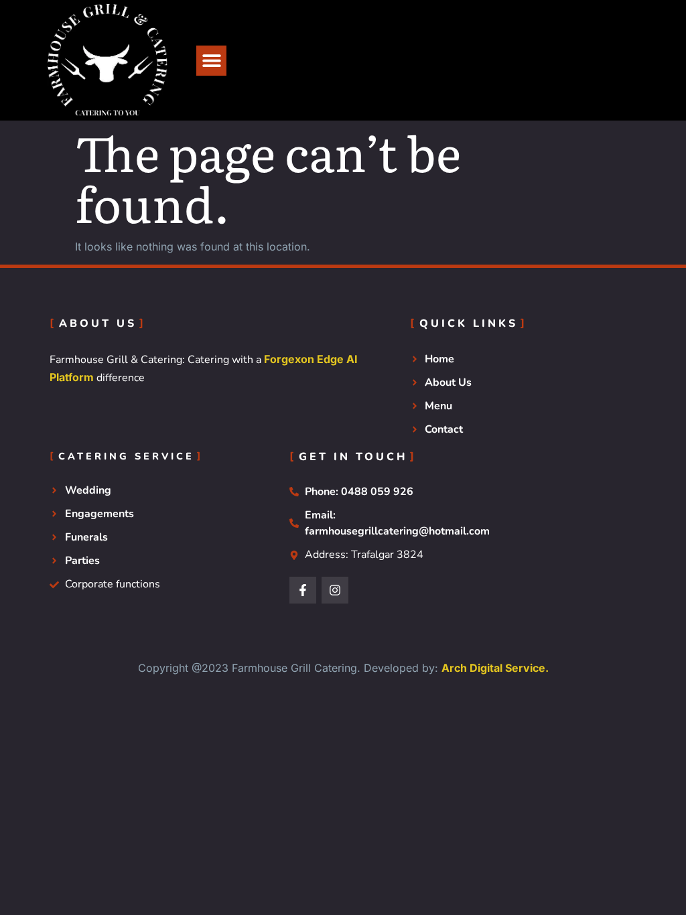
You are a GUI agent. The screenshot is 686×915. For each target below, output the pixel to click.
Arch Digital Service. (495, 668)
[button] (211, 61)
